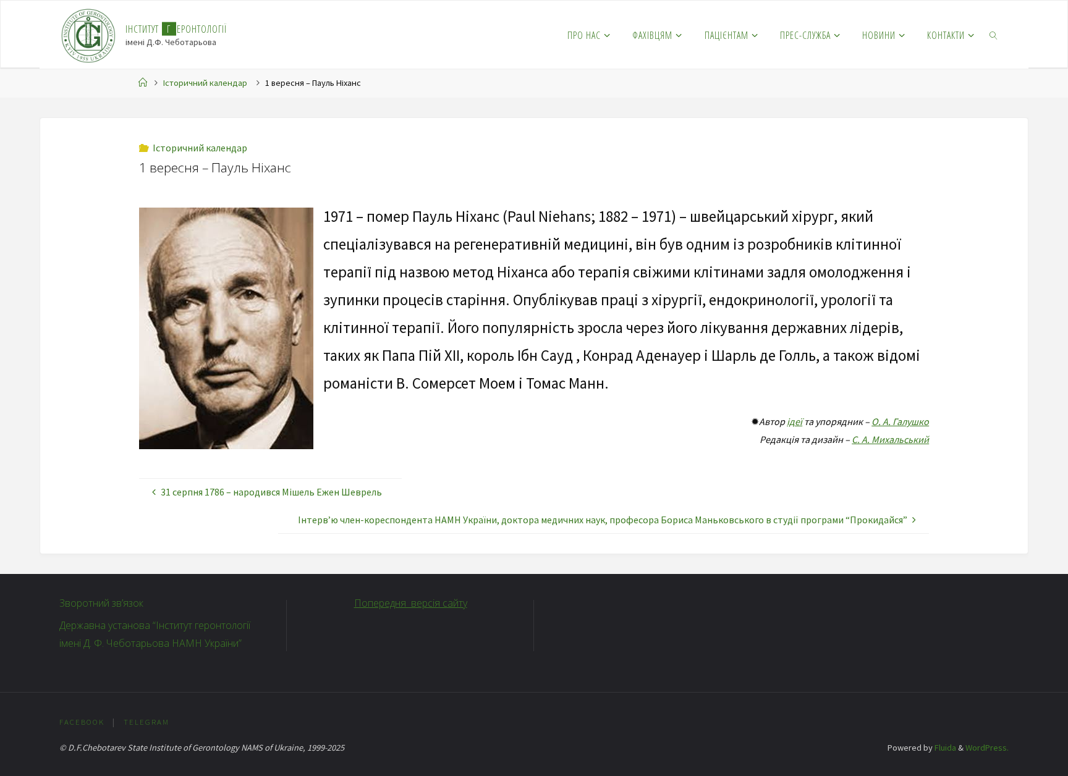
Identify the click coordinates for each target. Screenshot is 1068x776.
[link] (994, 35)
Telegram (146, 722)
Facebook (81, 722)
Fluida (944, 747)
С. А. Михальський (890, 439)
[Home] (142, 82)
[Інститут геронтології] (88, 34)
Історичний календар (205, 82)
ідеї (794, 421)
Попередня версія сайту (410, 603)
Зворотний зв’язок (101, 603)
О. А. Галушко (900, 421)
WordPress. (987, 747)
